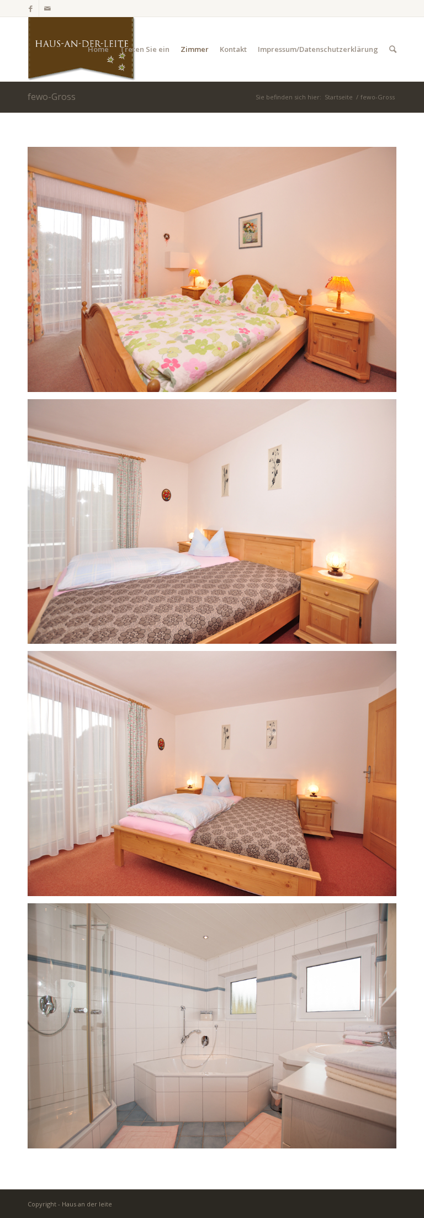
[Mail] (47, 8)
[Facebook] (31, 8)
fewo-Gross (52, 97)
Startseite (339, 97)
